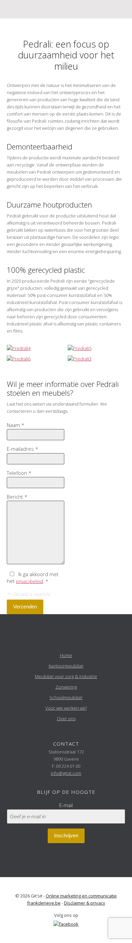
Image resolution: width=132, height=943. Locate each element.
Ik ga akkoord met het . (33, 577)
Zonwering (66, 687)
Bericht (17, 496)
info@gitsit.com (66, 773)
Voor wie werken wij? (66, 708)
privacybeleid (29, 581)
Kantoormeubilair (66, 666)
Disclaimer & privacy (84, 903)
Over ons (66, 718)
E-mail (66, 805)
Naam (15, 425)
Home (66, 655)
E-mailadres (22, 448)
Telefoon (19, 472)
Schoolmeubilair (66, 697)
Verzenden (25, 606)
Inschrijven (66, 835)
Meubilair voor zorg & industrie (66, 676)
